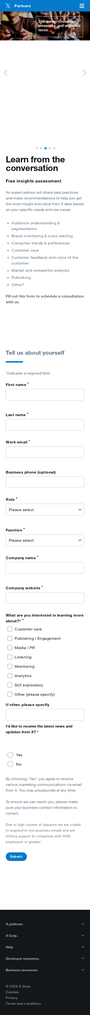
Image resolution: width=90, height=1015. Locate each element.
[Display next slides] (84, 73)
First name (17, 384)
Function (15, 529)
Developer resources (22, 958)
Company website (24, 587)
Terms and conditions (23, 1003)
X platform (14, 924)
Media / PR (25, 647)
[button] (37, 148)
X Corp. (12, 935)
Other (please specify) (35, 694)
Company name (22, 557)
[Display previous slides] (6, 73)
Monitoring (24, 666)
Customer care (28, 629)
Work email (18, 441)
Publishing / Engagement (38, 638)
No (18, 764)
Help (9, 947)
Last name (17, 414)
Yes (19, 754)
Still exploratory (29, 685)
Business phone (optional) (31, 472)
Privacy (12, 998)
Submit (16, 856)
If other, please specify (27, 704)
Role (12, 499)
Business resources (22, 970)
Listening (23, 657)
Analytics (23, 675)
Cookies (12, 992)
